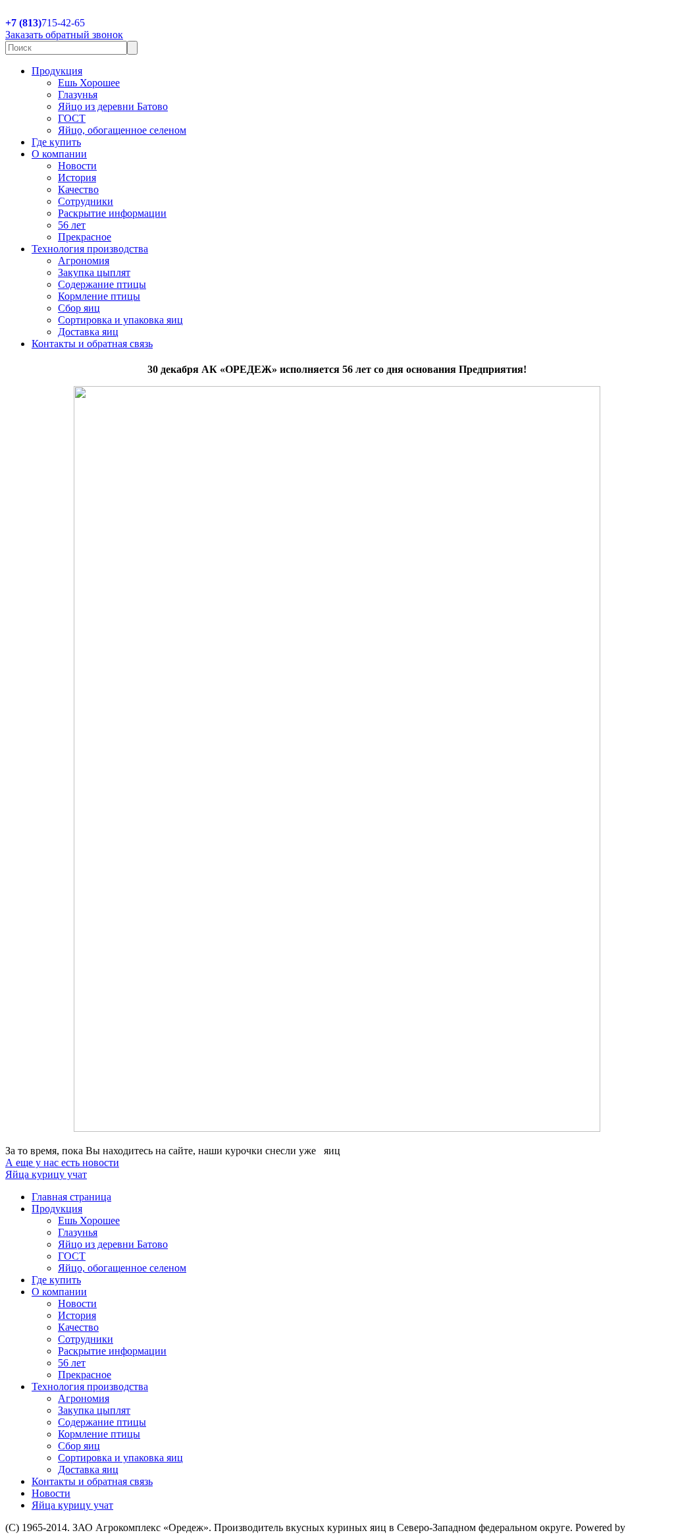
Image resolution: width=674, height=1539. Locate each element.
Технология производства (90, 248)
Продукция (57, 70)
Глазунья (77, 94)
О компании (59, 153)
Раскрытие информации (112, 213)
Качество (78, 189)
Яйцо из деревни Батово (113, 106)
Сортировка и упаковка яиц (120, 319)
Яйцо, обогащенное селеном (122, 130)
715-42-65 (45, 22)
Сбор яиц (79, 308)
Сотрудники (85, 201)
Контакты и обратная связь (92, 343)
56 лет (72, 225)
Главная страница (71, 1196)
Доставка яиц (88, 331)
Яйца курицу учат (46, 1174)
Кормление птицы (99, 296)
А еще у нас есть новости (62, 1162)
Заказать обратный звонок (64, 34)
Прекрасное (84, 236)
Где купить (56, 142)
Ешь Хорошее (89, 82)
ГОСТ (72, 118)
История (77, 177)
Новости (77, 165)
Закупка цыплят (94, 272)
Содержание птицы (102, 284)
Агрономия (83, 260)
